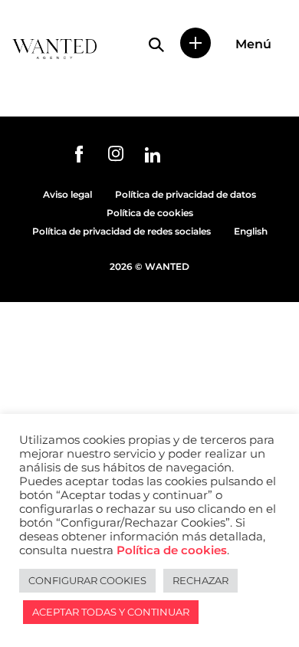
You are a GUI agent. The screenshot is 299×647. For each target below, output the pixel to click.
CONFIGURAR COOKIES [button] (87, 580)
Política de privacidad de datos (185, 194)
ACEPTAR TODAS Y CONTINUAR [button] (110, 612)
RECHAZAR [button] (200, 580)
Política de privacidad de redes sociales (121, 231)
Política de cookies (150, 212)
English (251, 231)
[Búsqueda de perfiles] (156, 44)
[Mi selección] (195, 43)
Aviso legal (67, 194)
